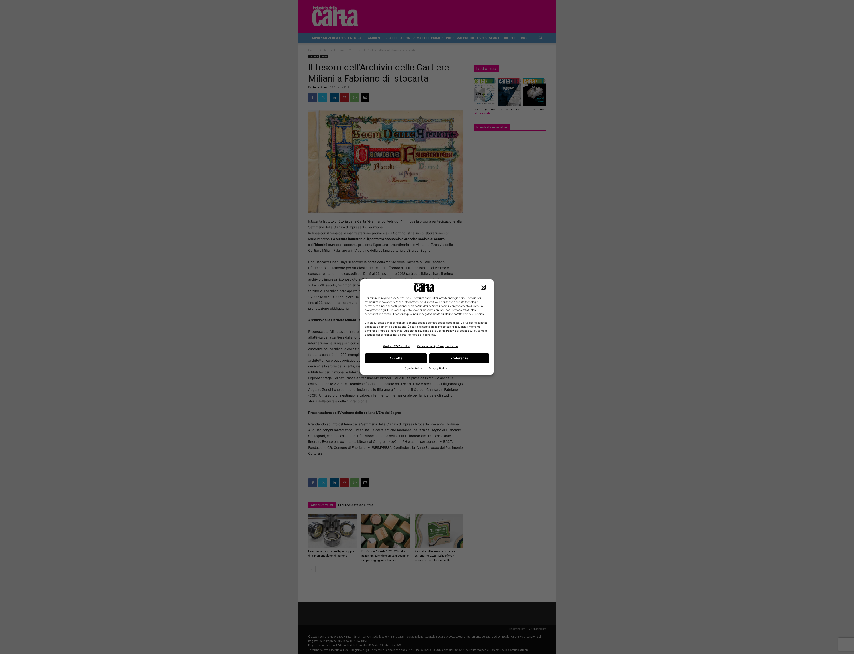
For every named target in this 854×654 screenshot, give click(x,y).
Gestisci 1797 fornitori (396, 346)
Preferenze (459, 358)
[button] (483, 287)
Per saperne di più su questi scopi (437, 346)
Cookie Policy (413, 368)
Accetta (396, 358)
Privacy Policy (438, 368)
